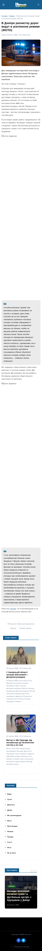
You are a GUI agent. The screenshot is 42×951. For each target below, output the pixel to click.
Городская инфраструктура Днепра (21, 624)
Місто (9, 821)
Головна (4, 16)
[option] (21, 892)
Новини (12, 16)
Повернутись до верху (22, 947)
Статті (9, 842)
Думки (9, 810)
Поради (10, 837)
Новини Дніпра (26, 628)
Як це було (11, 853)
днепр (14, 628)
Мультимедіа (12, 826)
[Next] (35, 870)
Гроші (9, 799)
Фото (9, 847)
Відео (9, 794)
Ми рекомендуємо (14, 815)
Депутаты (11, 805)
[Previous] (31, 870)
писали (13, 609)
